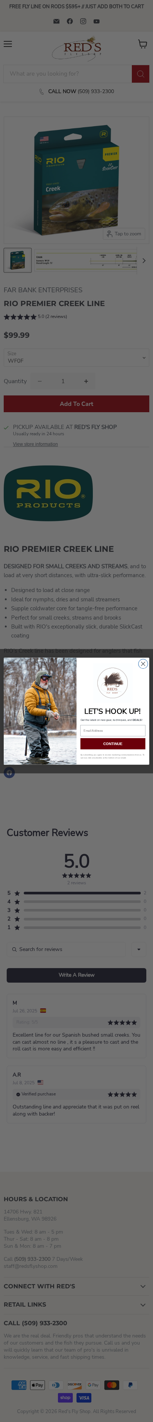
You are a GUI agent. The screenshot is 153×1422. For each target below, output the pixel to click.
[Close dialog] (143, 663)
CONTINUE (113, 743)
